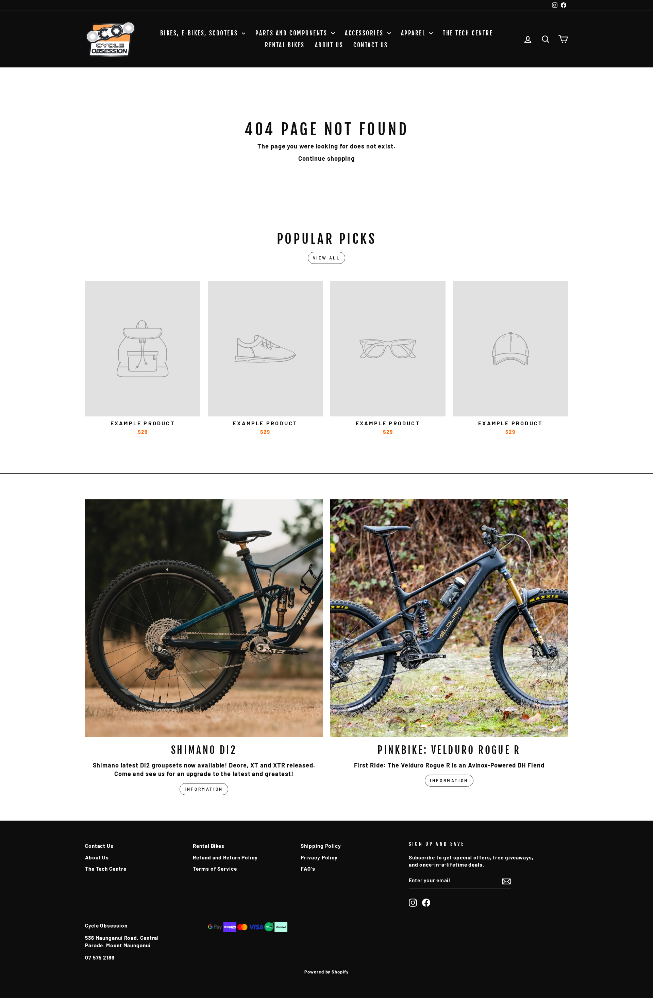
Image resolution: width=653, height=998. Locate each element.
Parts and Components (292, 33)
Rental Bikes (285, 45)
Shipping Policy (321, 846)
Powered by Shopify (326, 972)
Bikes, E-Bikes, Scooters (200, 33)
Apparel (414, 33)
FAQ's (308, 869)
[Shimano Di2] (204, 618)
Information (204, 789)
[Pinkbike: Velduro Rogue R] (449, 618)
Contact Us (370, 45)
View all (326, 257)
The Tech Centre (468, 33)
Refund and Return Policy (225, 857)
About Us (329, 45)
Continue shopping (326, 158)
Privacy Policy (319, 857)
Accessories (365, 33)
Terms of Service (215, 869)
